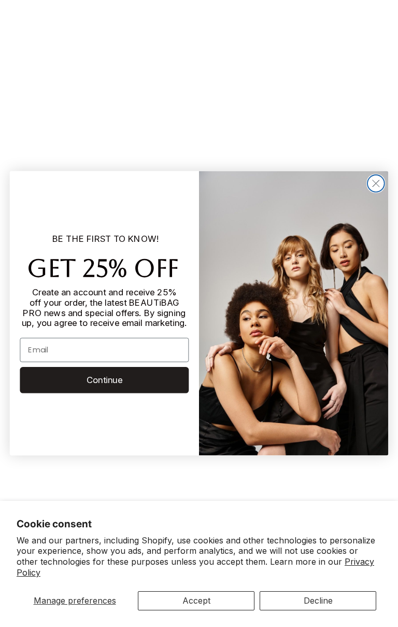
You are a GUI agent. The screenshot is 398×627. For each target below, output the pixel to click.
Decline (318, 600)
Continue (104, 380)
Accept (196, 600)
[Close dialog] (376, 183)
